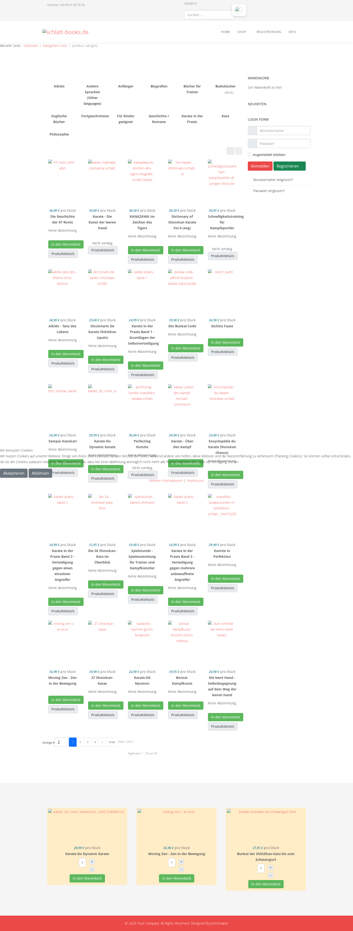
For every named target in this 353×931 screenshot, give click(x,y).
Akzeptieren (13, 473)
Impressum (195, 480)
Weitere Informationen (166, 480)
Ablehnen (40, 473)
